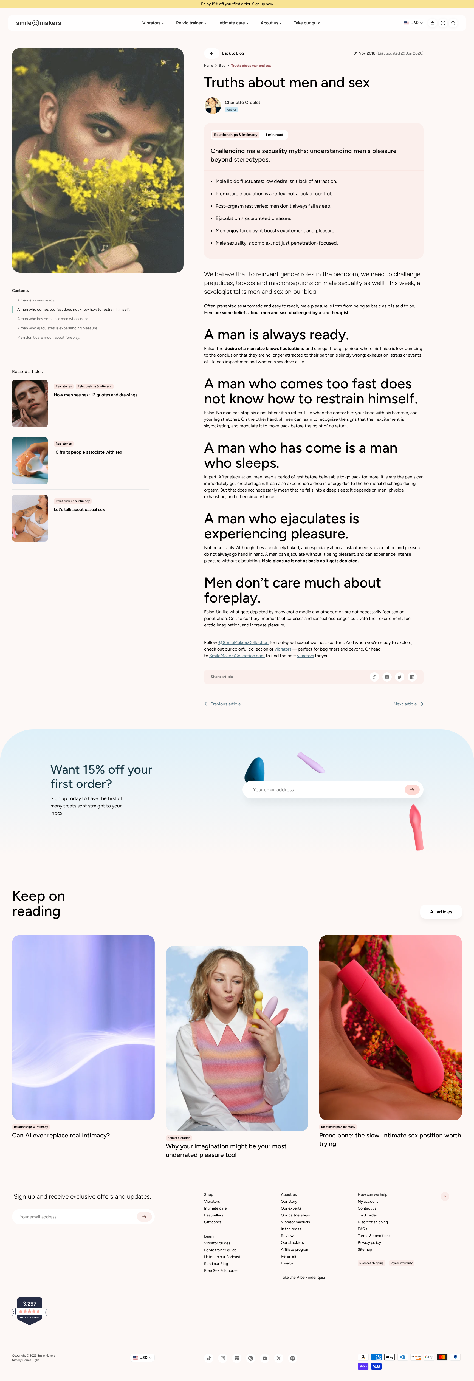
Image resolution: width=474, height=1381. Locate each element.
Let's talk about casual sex (79, 509)
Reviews (288, 1235)
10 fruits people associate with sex (88, 452)
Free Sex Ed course (221, 1270)
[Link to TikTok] (208, 1358)
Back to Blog (233, 53)
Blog (222, 65)
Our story (289, 1201)
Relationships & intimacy (236, 134)
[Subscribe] (412, 790)
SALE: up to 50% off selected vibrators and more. (237, 4)
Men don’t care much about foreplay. (48, 337)
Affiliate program (295, 1249)
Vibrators (151, 23)
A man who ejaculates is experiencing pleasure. (57, 328)
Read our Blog (216, 1263)
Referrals (289, 1256)
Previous (226, 704)
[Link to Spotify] (292, 1358)
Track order (367, 1215)
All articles (441, 911)
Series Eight (30, 1360)
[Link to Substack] (236, 1358)
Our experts (291, 1208)
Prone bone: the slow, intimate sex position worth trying (390, 1139)
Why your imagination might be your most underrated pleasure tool (226, 1150)
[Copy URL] (374, 677)
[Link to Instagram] (222, 1358)
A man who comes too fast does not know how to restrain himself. (73, 309)
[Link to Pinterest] (250, 1358)
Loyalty (287, 1263)
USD (415, 23)
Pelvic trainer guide (220, 1250)
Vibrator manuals (295, 1222)
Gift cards (212, 1222)
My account (368, 1201)
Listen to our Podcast (222, 1257)
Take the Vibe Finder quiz (303, 1277)
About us (269, 23)
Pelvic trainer (189, 23)
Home (208, 65)
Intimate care (231, 23)
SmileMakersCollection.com (237, 655)
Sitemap (365, 1249)
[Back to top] (445, 1196)
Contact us (367, 1208)
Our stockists (292, 1242)
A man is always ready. (36, 300)
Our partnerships (295, 1215)
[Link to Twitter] (278, 1358)
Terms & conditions (374, 1235)
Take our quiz (307, 23)
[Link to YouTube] (264, 1358)
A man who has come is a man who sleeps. (53, 319)
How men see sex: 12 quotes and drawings (95, 394)
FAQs (362, 1229)
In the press (291, 1229)
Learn (209, 1236)
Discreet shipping (373, 1222)
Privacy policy (369, 1242)
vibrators (283, 649)
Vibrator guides (217, 1243)
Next (405, 704)
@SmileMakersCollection (243, 642)
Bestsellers (213, 1215)
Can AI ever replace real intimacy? (61, 1135)
